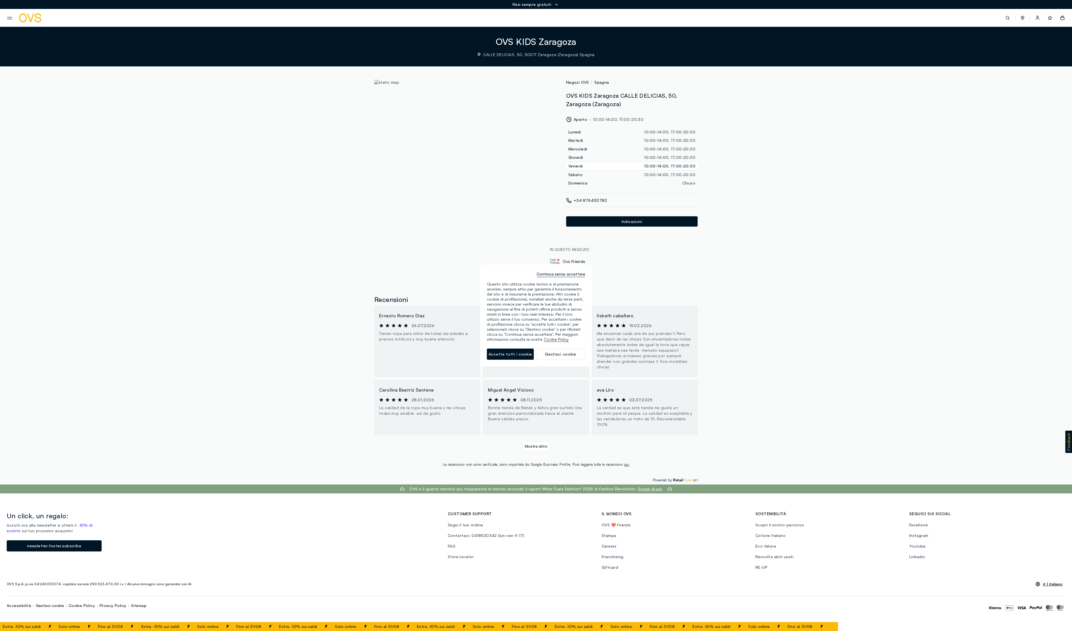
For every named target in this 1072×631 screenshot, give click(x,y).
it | (1053, 584)
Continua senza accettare (561, 274)
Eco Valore (765, 546)
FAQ (451, 546)
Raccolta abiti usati (774, 556)
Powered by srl (675, 480)
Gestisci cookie (50, 605)
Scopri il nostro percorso (779, 524)
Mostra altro (536, 446)
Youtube (917, 546)
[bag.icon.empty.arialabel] (1062, 18)
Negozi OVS (577, 82)
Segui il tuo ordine (465, 524)
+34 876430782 (590, 200)
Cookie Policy (82, 605)
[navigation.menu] (10, 18)
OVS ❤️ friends (616, 524)
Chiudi (823, 626)
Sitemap (139, 605)
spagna (601, 82)
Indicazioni (632, 221)
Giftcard (610, 567)
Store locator (461, 556)
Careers (609, 546)
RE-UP (761, 567)
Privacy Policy (113, 605)
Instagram (919, 535)
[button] (1022, 18)
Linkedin (917, 556)
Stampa (609, 535)
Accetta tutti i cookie (510, 354)
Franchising (612, 556)
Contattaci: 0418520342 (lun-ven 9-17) (486, 535)
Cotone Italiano (770, 535)
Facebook (918, 524)
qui (626, 464)
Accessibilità (19, 605)
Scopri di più (650, 488)
